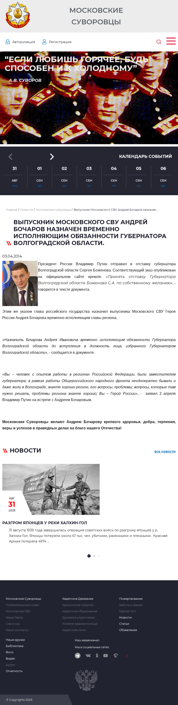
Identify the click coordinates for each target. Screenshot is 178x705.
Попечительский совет (22, 605)
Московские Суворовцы (96, 16)
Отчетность (14, 671)
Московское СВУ (18, 611)
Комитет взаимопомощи (80, 623)
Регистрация (60, 42)
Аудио (10, 665)
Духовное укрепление (78, 617)
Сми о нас (13, 623)
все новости (165, 451)
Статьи (124, 623)
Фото (9, 652)
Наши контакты (17, 630)
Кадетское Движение (77, 598)
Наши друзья (15, 639)
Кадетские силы (74, 630)
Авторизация (23, 42)
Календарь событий (145, 156)
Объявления (128, 630)
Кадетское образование (79, 611)
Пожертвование (131, 598)
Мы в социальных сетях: (92, 647)
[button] (89, 132)
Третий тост (127, 611)
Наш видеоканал (87, 640)
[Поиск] (159, 42)
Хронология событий (77, 605)
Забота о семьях (131, 605)
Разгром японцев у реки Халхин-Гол (44, 523)
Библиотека (14, 646)
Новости (125, 617)
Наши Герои (14, 617)
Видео (10, 658)
